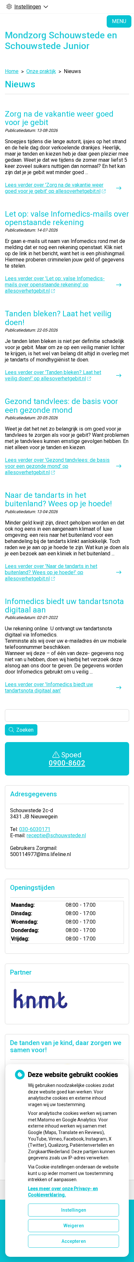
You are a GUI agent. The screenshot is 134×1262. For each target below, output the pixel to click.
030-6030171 (34, 829)
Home (12, 71)
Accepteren (73, 1241)
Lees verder (54, 188)
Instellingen (73, 1210)
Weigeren (73, 1225)
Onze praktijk (41, 71)
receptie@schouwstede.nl (56, 835)
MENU (119, 21)
